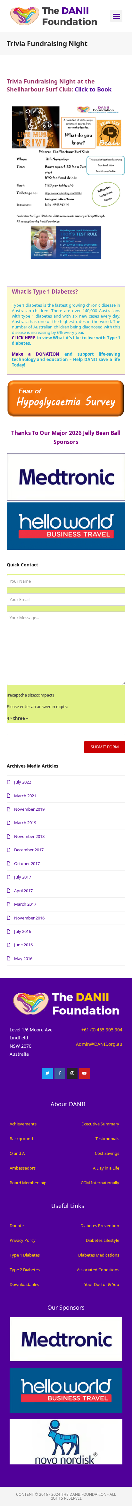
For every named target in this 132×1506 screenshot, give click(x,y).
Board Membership (28, 1183)
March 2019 (25, 822)
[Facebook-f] (59, 1073)
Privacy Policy (23, 1240)
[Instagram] (72, 1073)
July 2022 (22, 782)
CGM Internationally (100, 1183)
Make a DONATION (36, 354)
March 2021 (25, 796)
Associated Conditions (98, 1270)
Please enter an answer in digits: (37, 706)
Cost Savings (107, 1153)
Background (21, 1138)
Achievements (23, 1124)
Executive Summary (100, 1124)
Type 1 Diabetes (25, 1255)
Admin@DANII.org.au (99, 1044)
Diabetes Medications (98, 1255)
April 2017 (23, 891)
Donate (17, 1225)
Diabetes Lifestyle (102, 1240)
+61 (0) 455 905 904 (101, 1030)
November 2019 (29, 809)
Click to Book (93, 89)
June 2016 (23, 945)
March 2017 (25, 904)
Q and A (17, 1153)
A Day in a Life (106, 1168)
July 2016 (22, 931)
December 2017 (29, 850)
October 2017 (27, 863)
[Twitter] (47, 1073)
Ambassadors (23, 1168)
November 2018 (29, 836)
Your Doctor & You (101, 1284)
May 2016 (23, 958)
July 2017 (22, 877)
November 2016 (29, 918)
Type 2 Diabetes (25, 1270)
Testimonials (107, 1138)
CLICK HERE (24, 338)
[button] (116, 16)
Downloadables (24, 1284)
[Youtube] (84, 1073)
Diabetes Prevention (99, 1225)
